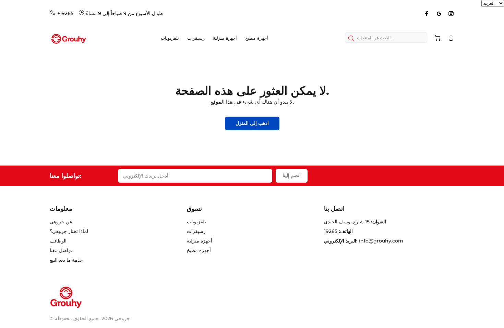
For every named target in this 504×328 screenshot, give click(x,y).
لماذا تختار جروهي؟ (69, 231)
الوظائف (58, 241)
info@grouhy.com (381, 241)
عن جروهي (61, 222)
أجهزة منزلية (199, 241)
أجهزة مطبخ (199, 250)
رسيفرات (196, 231)
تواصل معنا (61, 250)
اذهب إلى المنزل (252, 123)
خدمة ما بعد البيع (66, 260)
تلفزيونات (196, 222)
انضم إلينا (292, 175)
